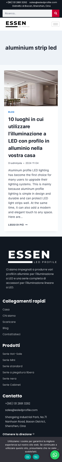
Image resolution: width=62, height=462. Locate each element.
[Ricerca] (55, 13)
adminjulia (16, 163)
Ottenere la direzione (17, 434)
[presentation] (31, 88)
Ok (27, 456)
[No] (57, 449)
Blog (11, 112)
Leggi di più (18, 224)
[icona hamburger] (55, 24)
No (36, 456)
